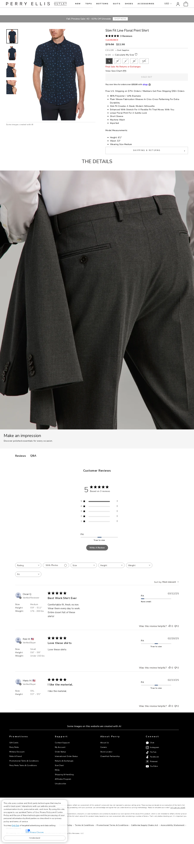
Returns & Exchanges (64, 761)
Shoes (129, 3)
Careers (103, 747)
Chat (152, 742)
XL (134, 61)
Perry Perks (14, 747)
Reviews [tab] (20, 456)
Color (117, 50)
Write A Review (97, 547)
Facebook (154, 757)
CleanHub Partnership (110, 756)
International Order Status (66, 756)
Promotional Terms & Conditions (24, 761)
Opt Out (15, 825)
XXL (144, 61)
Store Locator (106, 752)
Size (119, 54)
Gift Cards (13, 742)
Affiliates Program (63, 779)
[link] (186, 3)
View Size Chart (113, 70)
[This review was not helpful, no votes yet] (175, 626)
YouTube (154, 766)
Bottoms (102, 3)
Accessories (146, 3)
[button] (12, 36)
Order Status (60, 752)
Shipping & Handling (64, 774)
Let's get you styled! (177, 808)
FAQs (57, 770)
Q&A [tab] (33, 455)
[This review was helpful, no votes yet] (170, 626)
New (78, 3)
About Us (104, 742)
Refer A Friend (15, 756)
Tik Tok (153, 752)
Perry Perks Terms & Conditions (23, 765)
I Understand (34, 838)
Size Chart (59, 765)
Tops (88, 3)
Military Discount (16, 752)
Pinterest (154, 761)
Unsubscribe (60, 783)
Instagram (154, 747)
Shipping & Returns (159, 150)
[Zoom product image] (57, 74)
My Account (60, 747)
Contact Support (62, 742)
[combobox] (28, 565)
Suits (116, 3)
